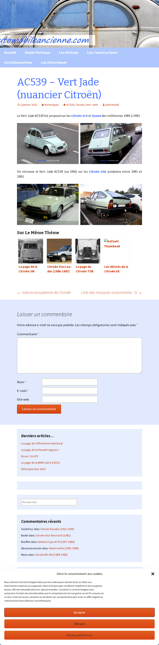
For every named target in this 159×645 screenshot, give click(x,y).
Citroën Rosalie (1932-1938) (57, 529)
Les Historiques (54, 62)
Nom (21, 382)
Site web (23, 399)
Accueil (10, 52)
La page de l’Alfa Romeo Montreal (42, 443)
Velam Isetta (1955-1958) (64, 548)
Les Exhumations (18, 62)
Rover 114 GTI (29, 456)
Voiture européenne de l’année (44, 292)
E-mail (23, 391)
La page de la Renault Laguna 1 (40, 450)
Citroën (79, 105)
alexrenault (112, 105)
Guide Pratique (37, 52)
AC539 (70, 105)
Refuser (79, 624)
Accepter (80, 612)
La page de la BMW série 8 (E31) (40, 462)
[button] (153, 574)
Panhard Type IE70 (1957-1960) (56, 542)
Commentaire (28, 334)
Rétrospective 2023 (33, 469)
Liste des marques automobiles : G (111, 292)
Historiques (52, 105)
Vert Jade (92, 105)
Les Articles (68, 52)
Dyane (96, 116)
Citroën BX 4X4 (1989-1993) (51, 554)
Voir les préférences (79, 635)
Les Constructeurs (102, 52)
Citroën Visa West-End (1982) (53, 535)
